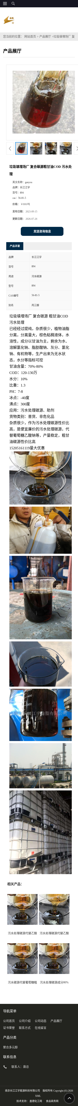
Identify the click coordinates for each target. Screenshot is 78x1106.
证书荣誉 (9, 1027)
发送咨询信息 (42, 231)
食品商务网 (52, 1101)
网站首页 (30, 36)
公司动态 (40, 1021)
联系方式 (25, 1027)
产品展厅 (45, 36)
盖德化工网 (36, 1101)
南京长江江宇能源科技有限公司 (22, 1090)
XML (38, 1095)
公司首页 (9, 1021)
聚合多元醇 (10, 1047)
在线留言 (40, 1027)
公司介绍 (25, 1021)
